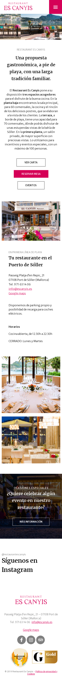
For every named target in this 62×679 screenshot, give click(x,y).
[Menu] (55, 7)
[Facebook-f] (21, 640)
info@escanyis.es (20, 289)
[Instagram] (31, 640)
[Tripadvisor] (40, 640)
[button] (4, 26)
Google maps (17, 293)
